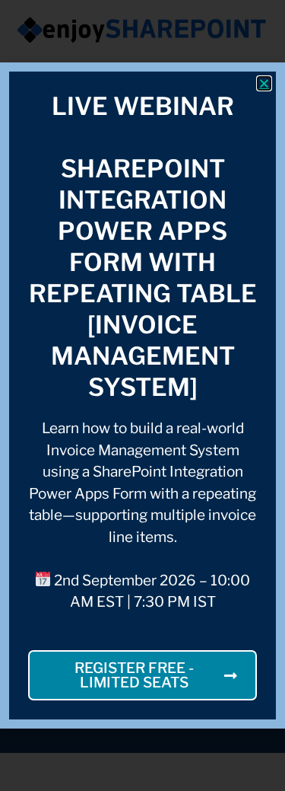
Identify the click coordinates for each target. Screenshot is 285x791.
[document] (142, 395)
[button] (264, 83)
